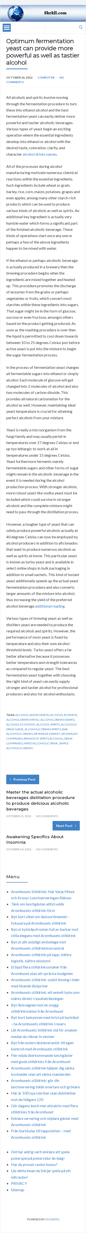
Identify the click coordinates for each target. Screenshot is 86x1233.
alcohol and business (32, 715)
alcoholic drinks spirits (43, 729)
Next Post (64, 826)
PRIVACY (19, 1183)
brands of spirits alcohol (43, 738)
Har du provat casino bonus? (34, 1164)
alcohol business (63, 715)
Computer (46, 77)
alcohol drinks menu (22, 719)
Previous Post (24, 779)
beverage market (47, 734)
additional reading (50, 606)
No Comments (47, 816)
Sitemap (17, 1189)
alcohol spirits (48, 724)
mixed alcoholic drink (41, 743)
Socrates (52, 1219)
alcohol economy (20, 724)
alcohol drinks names (40, 154)
